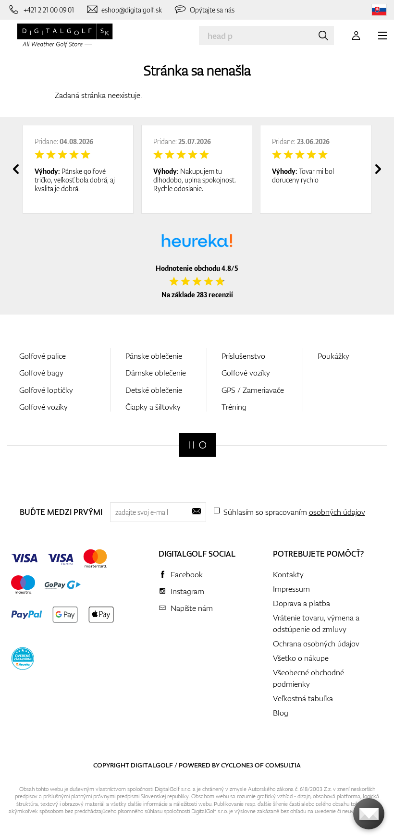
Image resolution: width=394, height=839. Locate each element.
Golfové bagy (41, 372)
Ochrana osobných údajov (316, 643)
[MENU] (382, 35)
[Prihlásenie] (356, 35)
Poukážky (333, 356)
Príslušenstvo (243, 356)
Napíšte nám (192, 608)
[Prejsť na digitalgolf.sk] (379, 10)
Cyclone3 (237, 765)
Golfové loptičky (46, 390)
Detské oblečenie (153, 390)
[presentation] (16, 169)
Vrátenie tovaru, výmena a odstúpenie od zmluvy (316, 623)
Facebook (187, 574)
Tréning (234, 406)
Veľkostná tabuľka (303, 698)
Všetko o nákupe (301, 658)
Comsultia (283, 765)
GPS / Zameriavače (253, 390)
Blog (280, 712)
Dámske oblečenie (155, 372)
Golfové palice (42, 356)
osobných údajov (337, 512)
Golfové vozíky (43, 406)
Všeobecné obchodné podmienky (308, 678)
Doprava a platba (301, 603)
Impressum (291, 589)
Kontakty (288, 574)
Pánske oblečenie (153, 356)
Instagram (187, 591)
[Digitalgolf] (197, 445)
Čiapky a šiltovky (153, 406)
